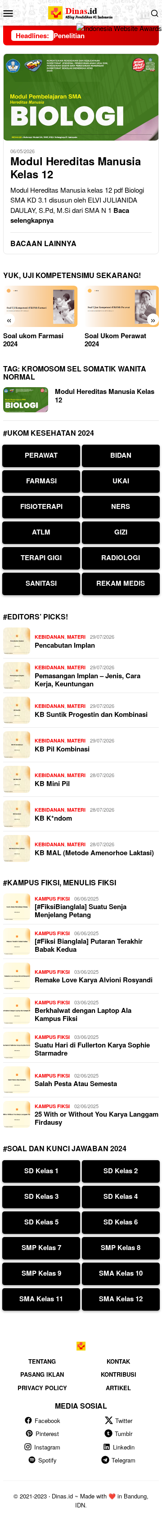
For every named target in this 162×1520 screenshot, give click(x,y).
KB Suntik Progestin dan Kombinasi (91, 714)
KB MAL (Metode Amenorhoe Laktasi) (94, 852)
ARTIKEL (118, 1387)
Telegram (123, 1460)
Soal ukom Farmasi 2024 (33, 339)
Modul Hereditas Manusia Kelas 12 (75, 168)
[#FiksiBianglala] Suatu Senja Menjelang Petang (80, 910)
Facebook (47, 1420)
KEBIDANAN (49, 636)
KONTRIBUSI (118, 1374)
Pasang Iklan (42, 1374)
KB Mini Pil (52, 783)
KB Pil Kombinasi (62, 749)
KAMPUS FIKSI (52, 898)
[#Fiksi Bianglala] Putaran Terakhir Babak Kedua (89, 945)
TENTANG (42, 1361)
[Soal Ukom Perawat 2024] (122, 306)
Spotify (47, 1460)
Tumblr (123, 1433)
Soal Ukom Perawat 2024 (115, 339)
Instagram (47, 1447)
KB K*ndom (53, 818)
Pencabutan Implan (65, 645)
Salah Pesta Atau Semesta (76, 1083)
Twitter (123, 1420)
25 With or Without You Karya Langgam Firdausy (96, 1118)
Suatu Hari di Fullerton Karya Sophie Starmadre (92, 1049)
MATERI (76, 636)
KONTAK (118, 1361)
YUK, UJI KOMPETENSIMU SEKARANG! (72, 275)
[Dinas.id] (81, 11)
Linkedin (124, 1447)
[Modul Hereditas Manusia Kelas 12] (81, 97)
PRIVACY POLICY (42, 1387)
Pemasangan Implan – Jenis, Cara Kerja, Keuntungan (87, 680)
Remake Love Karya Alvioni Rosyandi (94, 980)
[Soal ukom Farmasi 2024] (40, 306)
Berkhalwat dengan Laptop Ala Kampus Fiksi (83, 1014)
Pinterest (47, 1433)
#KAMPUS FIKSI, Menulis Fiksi (59, 882)
